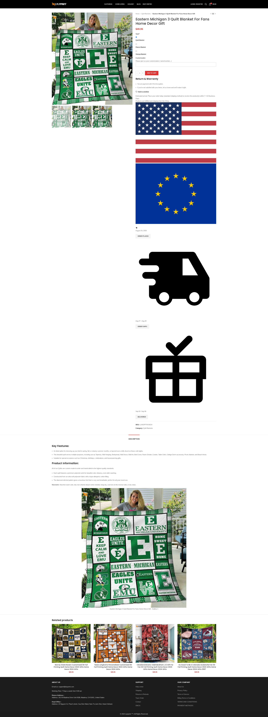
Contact (138, 702)
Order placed (143, 236)
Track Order (140, 698)
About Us (180, 687)
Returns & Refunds (142, 694)
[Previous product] (211, 14)
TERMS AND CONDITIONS (187, 702)
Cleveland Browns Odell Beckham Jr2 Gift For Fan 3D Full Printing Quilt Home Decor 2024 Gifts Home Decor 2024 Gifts (155, 667)
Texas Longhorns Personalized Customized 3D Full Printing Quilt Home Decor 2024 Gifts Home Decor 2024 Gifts (113, 667)
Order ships (142, 326)
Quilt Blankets (146, 14)
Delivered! (142, 417)
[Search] (206, 4)
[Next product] (215, 14)
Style (138, 34)
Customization (140, 58)
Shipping (138, 690)
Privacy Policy (182, 690)
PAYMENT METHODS (185, 705)
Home (138, 14)
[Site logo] (59, 4)
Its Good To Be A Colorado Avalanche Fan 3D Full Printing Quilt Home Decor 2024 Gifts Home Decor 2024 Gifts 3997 (197, 667)
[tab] (134, 438)
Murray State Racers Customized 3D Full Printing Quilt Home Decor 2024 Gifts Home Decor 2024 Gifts (71, 667)
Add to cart (151, 73)
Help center (139, 687)
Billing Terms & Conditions (186, 698)
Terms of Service (183, 694)
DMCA (138, 705)
